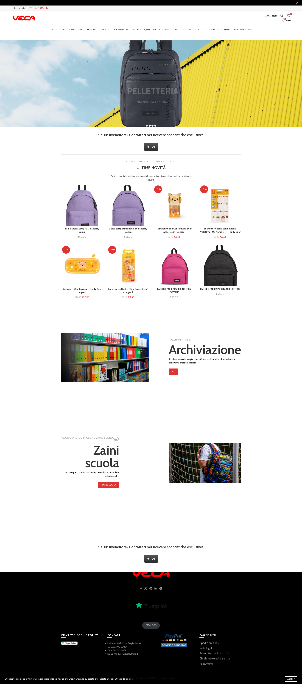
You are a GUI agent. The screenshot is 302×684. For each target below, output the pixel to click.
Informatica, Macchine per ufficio (150, 29)
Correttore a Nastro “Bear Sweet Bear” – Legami (128, 291)
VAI (153, 146)
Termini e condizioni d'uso (215, 653)
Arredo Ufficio (242, 29)
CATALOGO (151, 625)
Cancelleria (75, 29)
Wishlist (290, 14)
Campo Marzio (120, 29)
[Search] (281, 15)
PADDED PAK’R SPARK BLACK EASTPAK (220, 289)
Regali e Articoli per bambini (213, 29)
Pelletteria (58, 29)
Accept (291, 679)
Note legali (206, 648)
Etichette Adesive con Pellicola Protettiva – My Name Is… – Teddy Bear (219, 230)
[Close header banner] (297, 3)
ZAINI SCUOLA (108, 484)
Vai (173, 371)
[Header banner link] (146, 3)
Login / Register (271, 15)
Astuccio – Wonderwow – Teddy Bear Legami (82, 291)
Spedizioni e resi (209, 643)
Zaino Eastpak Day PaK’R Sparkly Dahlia (82, 230)
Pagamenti (206, 663)
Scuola (104, 29)
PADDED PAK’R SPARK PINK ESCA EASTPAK (174, 291)
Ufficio (91, 29)
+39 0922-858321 (38, 8)
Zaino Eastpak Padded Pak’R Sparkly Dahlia (128, 230)
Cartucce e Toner (183, 29)
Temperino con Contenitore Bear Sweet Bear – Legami (174, 230)
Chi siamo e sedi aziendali (215, 658)
